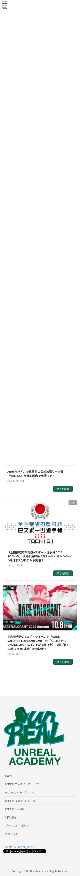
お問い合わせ (13, 834)
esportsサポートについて (20, 792)
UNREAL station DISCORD (20, 801)
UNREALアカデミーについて (22, 784)
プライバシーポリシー (18, 826)
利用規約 (10, 817)
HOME (9, 776)
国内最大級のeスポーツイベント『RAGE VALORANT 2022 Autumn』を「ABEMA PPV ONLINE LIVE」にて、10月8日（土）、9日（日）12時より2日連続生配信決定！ (38, 643)
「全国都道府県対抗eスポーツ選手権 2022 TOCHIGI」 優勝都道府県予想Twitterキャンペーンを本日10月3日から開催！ (39, 556)
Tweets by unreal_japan (18, 847)
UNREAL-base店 (14, 809)
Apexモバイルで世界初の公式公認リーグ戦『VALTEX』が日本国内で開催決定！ (35, 473)
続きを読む (63, 489)
